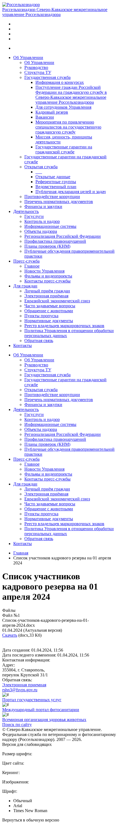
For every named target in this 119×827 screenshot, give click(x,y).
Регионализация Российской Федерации (62, 236)
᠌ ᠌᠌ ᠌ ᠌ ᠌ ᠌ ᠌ (38, 171)
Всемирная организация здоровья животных (44, 719)
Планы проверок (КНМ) (47, 246)
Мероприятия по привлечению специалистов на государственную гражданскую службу (68, 127)
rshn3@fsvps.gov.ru (19, 689)
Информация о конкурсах (59, 82)
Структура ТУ (37, 72)
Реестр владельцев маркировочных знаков (64, 325)
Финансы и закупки (43, 206)
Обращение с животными (48, 310)
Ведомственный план (55, 186)
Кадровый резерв (51, 112)
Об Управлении (28, 57)
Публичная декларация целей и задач (70, 191)
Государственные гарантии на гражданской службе (63, 149)
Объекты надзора (40, 231)
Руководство (36, 67)
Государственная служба (47, 77)
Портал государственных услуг (31, 699)
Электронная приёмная (46, 296)
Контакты (22, 345)
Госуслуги (34, 216)
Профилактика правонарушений (55, 241)
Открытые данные (52, 176)
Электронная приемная (24, 684)
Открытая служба (41, 166)
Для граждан (25, 286)
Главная (20, 553)
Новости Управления (44, 271)
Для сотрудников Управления (63, 107)
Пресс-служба (26, 261)
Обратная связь (38, 340)
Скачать (9, 635)
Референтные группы (55, 181)
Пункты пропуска (41, 315)
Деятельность (26, 211)
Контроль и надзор (42, 221)
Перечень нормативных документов (58, 201)
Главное (32, 266)
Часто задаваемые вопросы (49, 305)
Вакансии (44, 117)
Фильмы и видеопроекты (48, 276)
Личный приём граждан (47, 291)
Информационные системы (50, 226)
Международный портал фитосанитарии (40, 709)
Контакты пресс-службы (47, 281)
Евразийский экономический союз (57, 300)
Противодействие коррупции (52, 196)
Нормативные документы (48, 320)
